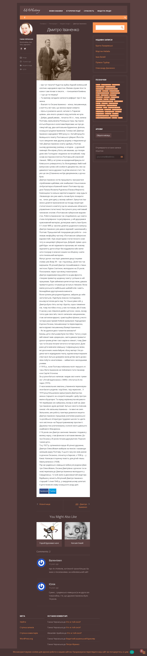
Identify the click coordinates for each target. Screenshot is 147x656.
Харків (112, 99)
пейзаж (108, 113)
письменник (106, 84)
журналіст (100, 113)
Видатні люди (104, 11)
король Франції (114, 107)
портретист (110, 111)
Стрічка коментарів (29, 633)
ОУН (98, 95)
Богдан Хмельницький (105, 101)
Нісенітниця (44, 504)
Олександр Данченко (105, 68)
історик (106, 91)
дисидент (105, 95)
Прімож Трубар (103, 62)
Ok (132, 652)
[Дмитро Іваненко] (63, 57)
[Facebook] (25, 17)
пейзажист (119, 101)
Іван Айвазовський (104, 118)
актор (106, 99)
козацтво (100, 89)
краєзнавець (112, 105)
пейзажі (108, 109)
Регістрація (53, 24)
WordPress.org (26, 638)
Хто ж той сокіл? (73, 622)
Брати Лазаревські (104, 45)
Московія (100, 109)
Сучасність (89, 11)
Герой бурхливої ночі (49, 543)
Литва (115, 118)
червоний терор (112, 89)
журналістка (117, 109)
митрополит (101, 105)
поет (98, 84)
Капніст (99, 107)
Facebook (44, 491)
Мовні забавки (56, 11)
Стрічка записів (27, 627)
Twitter (52, 491)
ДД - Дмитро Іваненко (81, 505)
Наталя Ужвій (77, 543)
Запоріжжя (101, 87)
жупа (121, 118)
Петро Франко (72, 644)
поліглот (100, 97)
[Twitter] (25, 48)
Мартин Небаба (103, 51)
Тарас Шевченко (103, 93)
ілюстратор (114, 103)
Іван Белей (100, 57)
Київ (105, 107)
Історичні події (73, 11)
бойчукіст (100, 111)
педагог (100, 99)
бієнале (105, 103)
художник (116, 84)
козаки (107, 97)
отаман (119, 111)
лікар (99, 103)
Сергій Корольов (103, 115)
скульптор (115, 97)
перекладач (114, 91)
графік (99, 91)
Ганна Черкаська (26, 39)
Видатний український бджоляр (80, 638)
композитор (115, 93)
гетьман (113, 95)
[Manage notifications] (141, 651)
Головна (43, 24)
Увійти (23, 622)
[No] (144, 652)
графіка (116, 113)
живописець (110, 87)
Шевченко (115, 115)
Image (25, 58)
